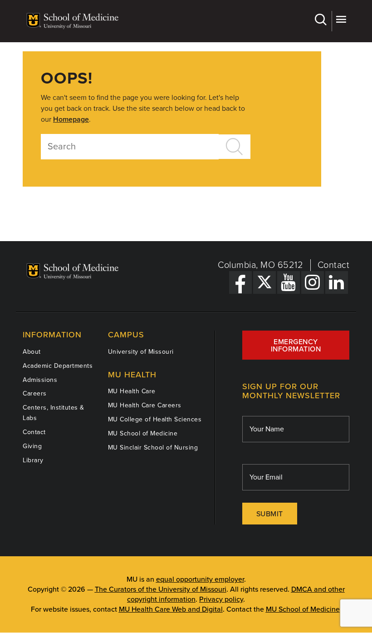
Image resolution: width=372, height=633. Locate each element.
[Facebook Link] (240, 282)
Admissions (40, 380)
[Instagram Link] (312, 282)
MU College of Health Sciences (155, 419)
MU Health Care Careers (144, 405)
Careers (35, 393)
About (32, 352)
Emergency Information (296, 345)
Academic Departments (58, 366)
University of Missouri (141, 352)
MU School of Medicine (143, 433)
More (340, 21)
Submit (269, 514)
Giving (32, 446)
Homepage (71, 119)
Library (33, 460)
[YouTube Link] (288, 282)
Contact (334, 265)
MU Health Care (132, 391)
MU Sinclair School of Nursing (153, 447)
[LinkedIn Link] (336, 282)
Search (322, 21)
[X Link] (264, 282)
